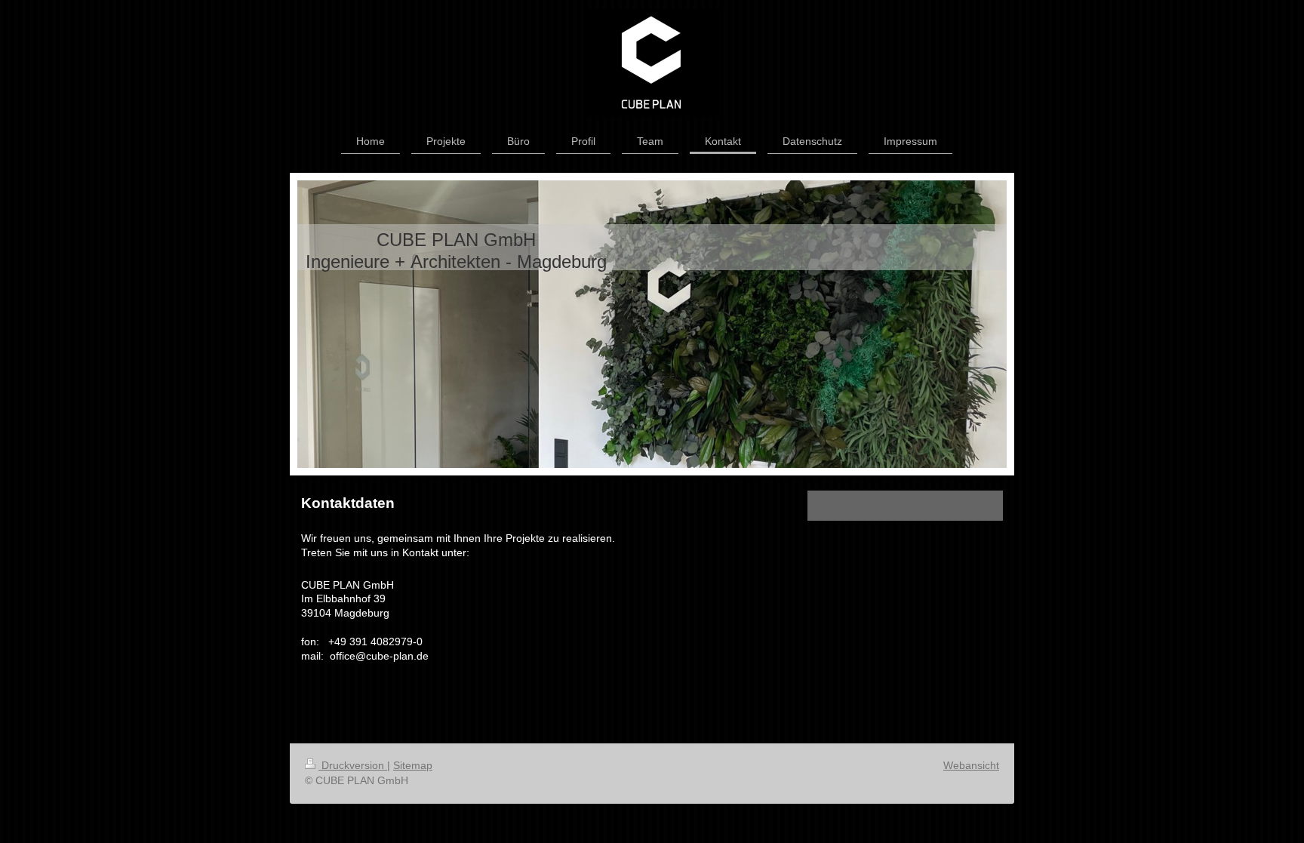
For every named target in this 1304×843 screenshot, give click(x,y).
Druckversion (352, 765)
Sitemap (412, 765)
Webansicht (971, 765)
